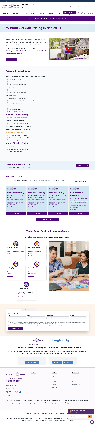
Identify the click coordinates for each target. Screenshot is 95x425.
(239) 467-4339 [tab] (85, 13)
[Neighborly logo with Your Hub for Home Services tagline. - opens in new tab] (60, 341)
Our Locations (75, 379)
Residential (14, 309)
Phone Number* (49, 315)
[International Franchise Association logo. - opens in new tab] (8, 395)
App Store (58, 362)
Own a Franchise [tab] (88, 6)
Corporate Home (76, 384)
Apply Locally (55, 387)
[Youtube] (10, 392)
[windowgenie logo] (16, 375)
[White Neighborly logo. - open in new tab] (4, 1)
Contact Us (54, 384)
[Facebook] (7, 392)
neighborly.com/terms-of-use (13, 203)
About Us (54, 379)
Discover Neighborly (31, 362)
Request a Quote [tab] (70, 12)
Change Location (27, 7)
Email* (28, 315)
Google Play (69, 362)
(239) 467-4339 (14, 381)
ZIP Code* (72, 315)
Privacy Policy (32, 323)
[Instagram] (16, 392)
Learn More (10, 255)
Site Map (74, 381)
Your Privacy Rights (65, 413)
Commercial (29, 309)
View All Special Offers (80, 181)
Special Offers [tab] (80, 6)
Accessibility (44, 413)
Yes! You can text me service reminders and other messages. (23, 321)
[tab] (5, 13)
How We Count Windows (33, 73)
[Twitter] (13, 392)
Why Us (53, 376)
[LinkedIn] (20, 392)
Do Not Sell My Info (53, 413)
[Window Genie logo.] (11, 6)
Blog (73, 376)
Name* (9, 315)
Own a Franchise (56, 381)
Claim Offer (16, 213)
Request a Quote (11, 60)
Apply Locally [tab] (72, 6)
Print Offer (11, 206)
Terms (27, 323)
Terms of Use (28, 413)
